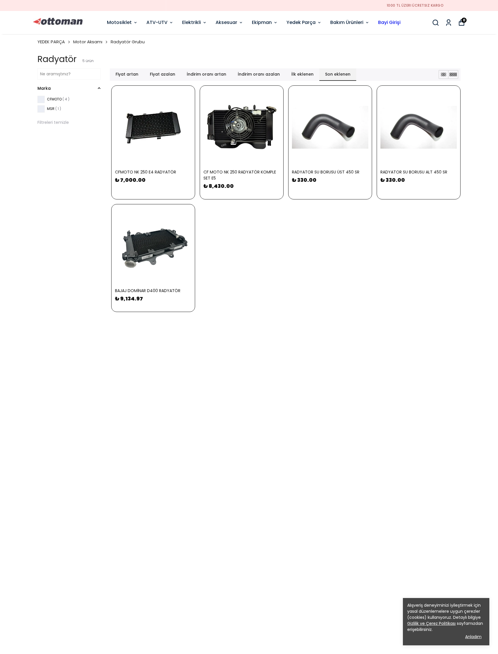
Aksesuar (226, 22)
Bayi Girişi (389, 22)
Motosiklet (119, 22)
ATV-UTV (156, 22)
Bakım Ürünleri (346, 22)
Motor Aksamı (87, 42)
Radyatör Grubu (128, 42)
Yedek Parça (301, 22)
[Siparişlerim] (448, 22)
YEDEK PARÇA (51, 42)
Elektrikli (191, 22)
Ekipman (262, 22)
